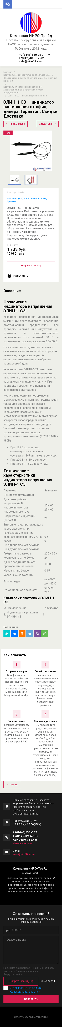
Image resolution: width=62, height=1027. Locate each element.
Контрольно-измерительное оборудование (26, 75)
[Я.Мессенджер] (6, 633)
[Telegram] (29, 633)
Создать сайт (22, 1017)
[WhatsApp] (44, 633)
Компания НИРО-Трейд (31, 36)
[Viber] (37, 633)
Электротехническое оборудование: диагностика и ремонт (30, 79)
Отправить (31, 999)
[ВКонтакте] (14, 633)
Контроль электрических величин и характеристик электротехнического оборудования (23, 90)
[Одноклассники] (22, 633)
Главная (7, 72)
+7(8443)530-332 (31, 54)
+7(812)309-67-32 (31, 58)
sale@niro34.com (31, 61)
